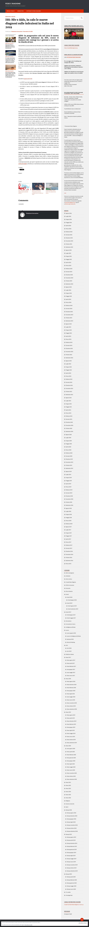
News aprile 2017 (71, 663)
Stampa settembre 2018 (72, 831)
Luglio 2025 (68, 253)
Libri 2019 (69, 651)
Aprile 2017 (68, 539)
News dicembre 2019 (71, 721)
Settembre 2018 (69, 505)
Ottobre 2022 (69, 354)
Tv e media (68, 892)
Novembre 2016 (69, 554)
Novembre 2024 (69, 277)
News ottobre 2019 (71, 739)
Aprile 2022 (68, 373)
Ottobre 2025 (69, 244)
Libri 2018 (69, 648)
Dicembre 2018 (69, 496)
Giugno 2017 (69, 532)
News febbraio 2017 (71, 666)
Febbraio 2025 (69, 268)
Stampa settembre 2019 (72, 871)
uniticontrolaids (22, 163)
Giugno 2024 (69, 293)
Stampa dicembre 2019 (72, 843)
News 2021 (68, 782)
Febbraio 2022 (69, 379)
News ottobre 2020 (71, 776)
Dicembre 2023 (69, 311)
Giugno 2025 (69, 256)
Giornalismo (68, 621)
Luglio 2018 (68, 511)
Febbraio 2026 (69, 231)
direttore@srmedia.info (70, 204)
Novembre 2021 (69, 388)
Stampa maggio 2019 (71, 858)
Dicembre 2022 (69, 348)
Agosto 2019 (69, 471)
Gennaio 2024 (69, 308)
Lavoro (67, 630)
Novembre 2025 (69, 240)
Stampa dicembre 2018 (72, 815)
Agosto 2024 (69, 287)
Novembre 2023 (69, 314)
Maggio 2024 (69, 296)
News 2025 (68, 794)
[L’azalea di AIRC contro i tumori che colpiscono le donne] (52, 186)
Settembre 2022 (69, 357)
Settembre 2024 (69, 284)
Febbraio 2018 (69, 523)
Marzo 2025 (68, 265)
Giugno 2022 (69, 367)
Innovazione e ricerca (70, 624)
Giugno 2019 (69, 477)
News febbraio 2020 (71, 754)
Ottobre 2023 (69, 317)
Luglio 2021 (68, 400)
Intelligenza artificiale (70, 627)
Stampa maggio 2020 (71, 886)
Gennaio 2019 (69, 492)
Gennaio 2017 (69, 548)
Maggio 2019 (69, 480)
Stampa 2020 (69, 874)
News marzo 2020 (71, 770)
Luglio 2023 (68, 327)
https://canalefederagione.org (70, 47)
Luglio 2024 (68, 290)
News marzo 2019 (71, 736)
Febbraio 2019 (69, 489)
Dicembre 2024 (69, 274)
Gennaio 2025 (69, 271)
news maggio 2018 (71, 696)
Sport (67, 807)
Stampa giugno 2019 (71, 852)
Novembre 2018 (69, 499)
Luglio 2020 (68, 437)
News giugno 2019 (71, 727)
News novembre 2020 (72, 773)
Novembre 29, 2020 (28, 31)
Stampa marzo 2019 (71, 861)
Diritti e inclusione (70, 585)
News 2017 (68, 657)
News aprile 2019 (71, 718)
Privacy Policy (11, 11)
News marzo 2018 (71, 699)
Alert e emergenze (70, 572)
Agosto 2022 (69, 360)
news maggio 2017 (71, 672)
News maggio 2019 (71, 733)
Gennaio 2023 (69, 345)
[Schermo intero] (82, 38)
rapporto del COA (27, 78)
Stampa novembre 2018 (72, 825)
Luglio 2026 (68, 216)
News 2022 (68, 785)
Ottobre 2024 (69, 280)
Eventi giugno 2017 (71, 614)
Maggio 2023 (69, 333)
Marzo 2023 (68, 339)
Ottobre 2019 (69, 465)
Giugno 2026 (69, 219)
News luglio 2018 (71, 693)
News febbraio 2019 (71, 724)
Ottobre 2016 (69, 557)
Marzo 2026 (68, 228)
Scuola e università (70, 803)
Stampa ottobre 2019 (71, 867)
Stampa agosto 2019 (71, 837)
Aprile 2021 (68, 410)
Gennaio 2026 (69, 234)
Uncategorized (69, 895)
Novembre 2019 (69, 462)
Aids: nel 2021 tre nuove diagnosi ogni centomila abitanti (23, 192)
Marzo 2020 (68, 450)
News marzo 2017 (71, 675)
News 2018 (68, 678)
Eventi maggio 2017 (71, 618)
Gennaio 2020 (69, 456)
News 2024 (68, 791)
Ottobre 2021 (69, 391)
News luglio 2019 (71, 730)
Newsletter (20, 11)
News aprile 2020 (71, 751)
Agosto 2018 (69, 508)
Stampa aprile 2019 (71, 840)
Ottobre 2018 (69, 502)
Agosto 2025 (69, 250)
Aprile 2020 (68, 446)
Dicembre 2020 (69, 422)
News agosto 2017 (71, 660)
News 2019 (68, 712)
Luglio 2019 (68, 474)
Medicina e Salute (10, 16)
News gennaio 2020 (71, 757)
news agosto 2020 (71, 748)
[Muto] (79, 38)
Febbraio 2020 (69, 453)
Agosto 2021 (69, 397)
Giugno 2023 (69, 330)
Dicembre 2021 (69, 385)
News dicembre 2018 (71, 684)
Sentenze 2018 (70, 639)
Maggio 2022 (69, 370)
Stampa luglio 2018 (71, 822)
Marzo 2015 (68, 563)
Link (65, 193)
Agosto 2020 (69, 434)
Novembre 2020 (69, 425)
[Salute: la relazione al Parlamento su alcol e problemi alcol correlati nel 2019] (38, 186)
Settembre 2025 (69, 247)
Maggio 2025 (69, 259)
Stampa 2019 (69, 834)
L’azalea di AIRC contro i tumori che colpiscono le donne (51, 192)
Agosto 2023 (69, 323)
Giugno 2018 (69, 514)
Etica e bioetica (69, 591)
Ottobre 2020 (69, 428)
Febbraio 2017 (69, 545)
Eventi (67, 594)
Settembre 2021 (69, 394)
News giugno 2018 (71, 690)
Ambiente (68, 576)
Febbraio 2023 (69, 342)
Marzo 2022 (68, 376)
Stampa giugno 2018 (71, 819)
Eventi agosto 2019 (72, 605)
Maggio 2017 (69, 536)
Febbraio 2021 (69, 416)
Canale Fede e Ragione (71, 582)
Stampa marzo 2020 (71, 889)
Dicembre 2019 (69, 459)
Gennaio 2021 (69, 419)
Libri (67, 645)
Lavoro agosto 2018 (71, 633)
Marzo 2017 (68, 542)
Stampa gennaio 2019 (72, 849)
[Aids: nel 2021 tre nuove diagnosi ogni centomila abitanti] (24, 186)
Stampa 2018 (69, 810)
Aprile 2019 (68, 483)
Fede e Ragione (13, 4)
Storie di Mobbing (71, 642)
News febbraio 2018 (71, 687)
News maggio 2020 (71, 767)
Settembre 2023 (69, 320)
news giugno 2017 (71, 669)
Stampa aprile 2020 (71, 876)
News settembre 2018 (72, 709)
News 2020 (68, 745)
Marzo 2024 (68, 302)
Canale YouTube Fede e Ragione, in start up (73, 904)
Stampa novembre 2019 (72, 864)
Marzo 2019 (68, 486)
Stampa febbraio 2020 (72, 880)
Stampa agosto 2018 (71, 812)
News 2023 (68, 788)
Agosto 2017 (69, 526)
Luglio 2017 (68, 529)
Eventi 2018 (69, 597)
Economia (68, 588)
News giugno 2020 (71, 760)
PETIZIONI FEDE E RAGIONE (74, 57)
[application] (74, 33)
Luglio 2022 (68, 363)
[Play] (66, 38)
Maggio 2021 (69, 406)
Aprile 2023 (68, 336)
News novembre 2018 (72, 703)
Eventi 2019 (69, 603)
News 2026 (68, 797)
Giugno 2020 (69, 440)
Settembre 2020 (69, 431)
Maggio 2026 (69, 222)
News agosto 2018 (71, 681)
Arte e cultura (69, 579)
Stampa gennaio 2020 (72, 883)
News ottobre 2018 (71, 706)
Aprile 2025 (68, 262)
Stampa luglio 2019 (71, 855)
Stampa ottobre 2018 (71, 828)
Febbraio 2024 (69, 305)
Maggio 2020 (69, 443)
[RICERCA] (82, 18)
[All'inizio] (82, 919)
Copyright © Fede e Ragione (33, 11)
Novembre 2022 (69, 351)
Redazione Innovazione (17, 31)
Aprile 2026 (68, 225)
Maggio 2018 (69, 517)
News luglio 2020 (71, 763)
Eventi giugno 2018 (72, 600)
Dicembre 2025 (69, 237)
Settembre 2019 (69, 468)
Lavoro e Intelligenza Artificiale (74, 636)
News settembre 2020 (72, 779)
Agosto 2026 (69, 213)
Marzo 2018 (68, 520)
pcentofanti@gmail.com (70, 202)
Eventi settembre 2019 (73, 609)
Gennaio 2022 (69, 382)
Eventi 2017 (68, 612)
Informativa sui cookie (28, 924)
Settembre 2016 (69, 560)
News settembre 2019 (72, 742)
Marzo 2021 (68, 413)
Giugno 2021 (69, 403)
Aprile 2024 (68, 299)
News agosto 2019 (71, 715)
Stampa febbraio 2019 (72, 846)
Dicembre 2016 (69, 551)
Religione (68, 800)
